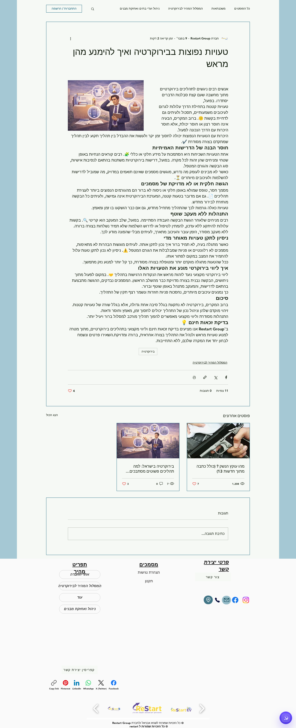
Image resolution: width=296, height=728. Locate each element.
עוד (79, 597)
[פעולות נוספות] (70, 38)
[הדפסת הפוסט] (194, 377)
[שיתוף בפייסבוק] (226, 377)
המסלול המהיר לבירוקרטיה (185, 8)
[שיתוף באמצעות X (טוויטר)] (215, 377)
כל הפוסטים (242, 8)
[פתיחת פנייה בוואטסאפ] (286, 718)
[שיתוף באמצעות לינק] (205, 377)
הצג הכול (52, 415)
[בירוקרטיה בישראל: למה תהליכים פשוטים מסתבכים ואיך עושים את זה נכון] (148, 440)
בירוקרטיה (148, 351)
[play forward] (202, 708)
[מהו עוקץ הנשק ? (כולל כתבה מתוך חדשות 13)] (218, 440)
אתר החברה (79, 574)
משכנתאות (218, 8)
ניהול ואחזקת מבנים (80, 609)
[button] (93, 8)
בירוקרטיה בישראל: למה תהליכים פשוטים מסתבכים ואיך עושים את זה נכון (152, 469)
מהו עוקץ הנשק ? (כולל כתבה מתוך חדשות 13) (220, 469)
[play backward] (96, 708)
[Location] (208, 600)
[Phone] (217, 600)
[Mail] (226, 600)
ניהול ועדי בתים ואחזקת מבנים (139, 8)
